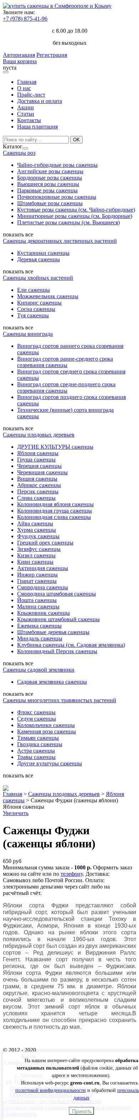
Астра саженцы (36, 751)
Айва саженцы (35, 523)
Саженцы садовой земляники (38, 670)
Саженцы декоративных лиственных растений (60, 241)
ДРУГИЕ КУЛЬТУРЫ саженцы (55, 447)
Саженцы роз (19, 153)
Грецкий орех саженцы (45, 543)
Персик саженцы (37, 491)
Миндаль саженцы (39, 638)
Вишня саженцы (37, 479)
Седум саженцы (36, 719)
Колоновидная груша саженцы (54, 511)
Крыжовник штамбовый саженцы (58, 619)
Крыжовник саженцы (43, 613)
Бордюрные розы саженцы (49, 178)
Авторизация (19, 55)
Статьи (25, 114)
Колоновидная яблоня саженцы (55, 504)
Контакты (29, 120)
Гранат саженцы (37, 581)
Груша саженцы (36, 460)
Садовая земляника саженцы (52, 682)
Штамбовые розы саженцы (50, 203)
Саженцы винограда (28, 334)
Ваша (10, 61)
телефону (72, 874)
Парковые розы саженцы (47, 190)
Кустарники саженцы (43, 253)
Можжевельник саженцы (47, 296)
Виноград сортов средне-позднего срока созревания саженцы (66, 387)
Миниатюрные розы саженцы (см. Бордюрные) (74, 216)
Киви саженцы (35, 562)
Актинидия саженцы (42, 568)
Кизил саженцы (36, 555)
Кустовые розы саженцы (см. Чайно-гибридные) (76, 210)
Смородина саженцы (42, 587)
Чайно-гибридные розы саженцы (57, 165)
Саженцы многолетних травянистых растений (59, 700)
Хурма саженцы (36, 530)
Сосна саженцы (36, 309)
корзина (27, 61)
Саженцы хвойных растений (38, 278)
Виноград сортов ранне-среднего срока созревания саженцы (65, 362)
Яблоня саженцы (37, 453)
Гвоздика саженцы (39, 744)
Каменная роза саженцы (46, 731)
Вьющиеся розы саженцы (48, 184)
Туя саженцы (33, 315)
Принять (81, 1111)
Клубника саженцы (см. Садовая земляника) (71, 645)
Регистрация (51, 55)
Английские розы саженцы (50, 171)
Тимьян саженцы (38, 738)
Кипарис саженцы (39, 303)
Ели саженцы (33, 290)
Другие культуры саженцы (49, 763)
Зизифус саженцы (39, 549)
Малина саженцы (38, 606)
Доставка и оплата (39, 101)
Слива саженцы (36, 498)
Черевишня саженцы (42, 472)
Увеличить (16, 813)
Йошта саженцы (37, 600)
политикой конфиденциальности (50, 1090)
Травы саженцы (36, 757)
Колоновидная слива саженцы (54, 517)
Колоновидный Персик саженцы (57, 651)
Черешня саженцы (39, 466)
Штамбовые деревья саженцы (53, 632)
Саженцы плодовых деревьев (38, 435)
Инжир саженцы (37, 575)
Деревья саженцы (38, 259)
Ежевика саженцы (39, 626)
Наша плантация (37, 127)
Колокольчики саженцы (46, 725)
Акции (25, 107)
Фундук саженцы (38, 536)
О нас (24, 88)
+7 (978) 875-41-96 (25, 19)
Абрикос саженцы (39, 485)
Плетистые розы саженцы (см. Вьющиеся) (68, 222)
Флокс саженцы (36, 712)
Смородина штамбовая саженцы (56, 594)
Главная (26, 82)
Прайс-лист (31, 95)
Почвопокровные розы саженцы (56, 197)
